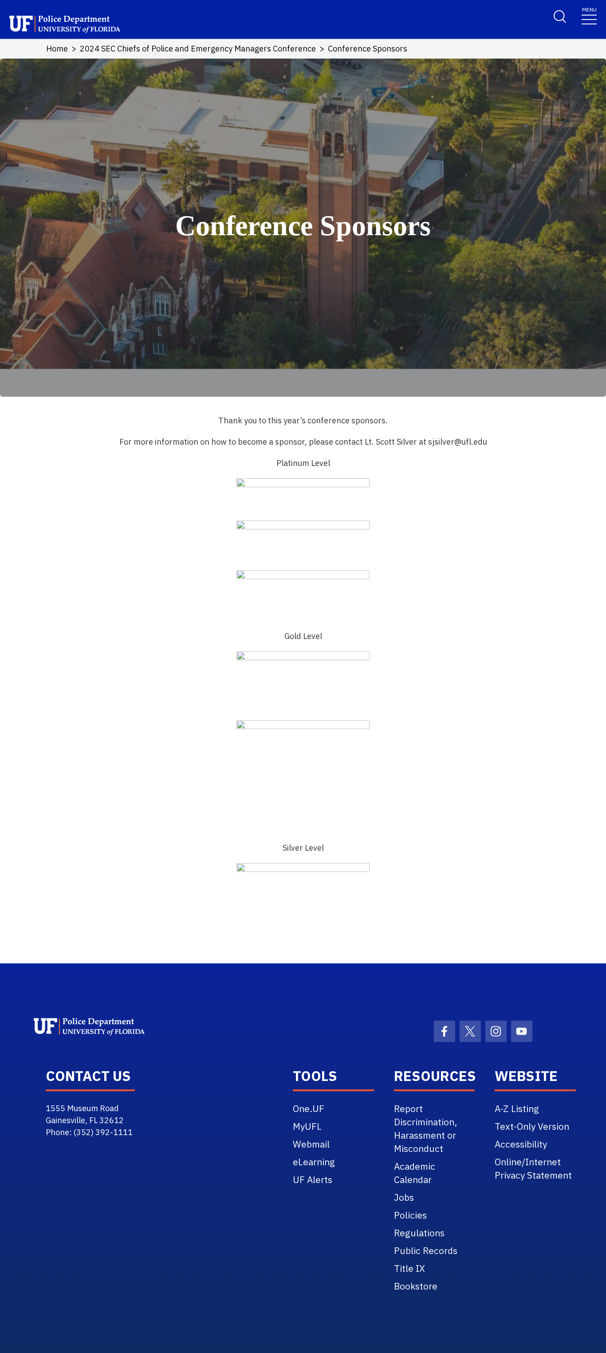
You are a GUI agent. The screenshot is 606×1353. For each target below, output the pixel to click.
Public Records (425, 1250)
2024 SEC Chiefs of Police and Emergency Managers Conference (198, 48)
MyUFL (307, 1126)
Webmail (311, 1144)
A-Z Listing (517, 1108)
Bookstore (415, 1286)
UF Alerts (312, 1179)
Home (57, 48)
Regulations (419, 1233)
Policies (410, 1215)
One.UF (308, 1108)
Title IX (409, 1268)
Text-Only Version (532, 1126)
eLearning (314, 1162)
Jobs (404, 1197)
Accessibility (521, 1144)
